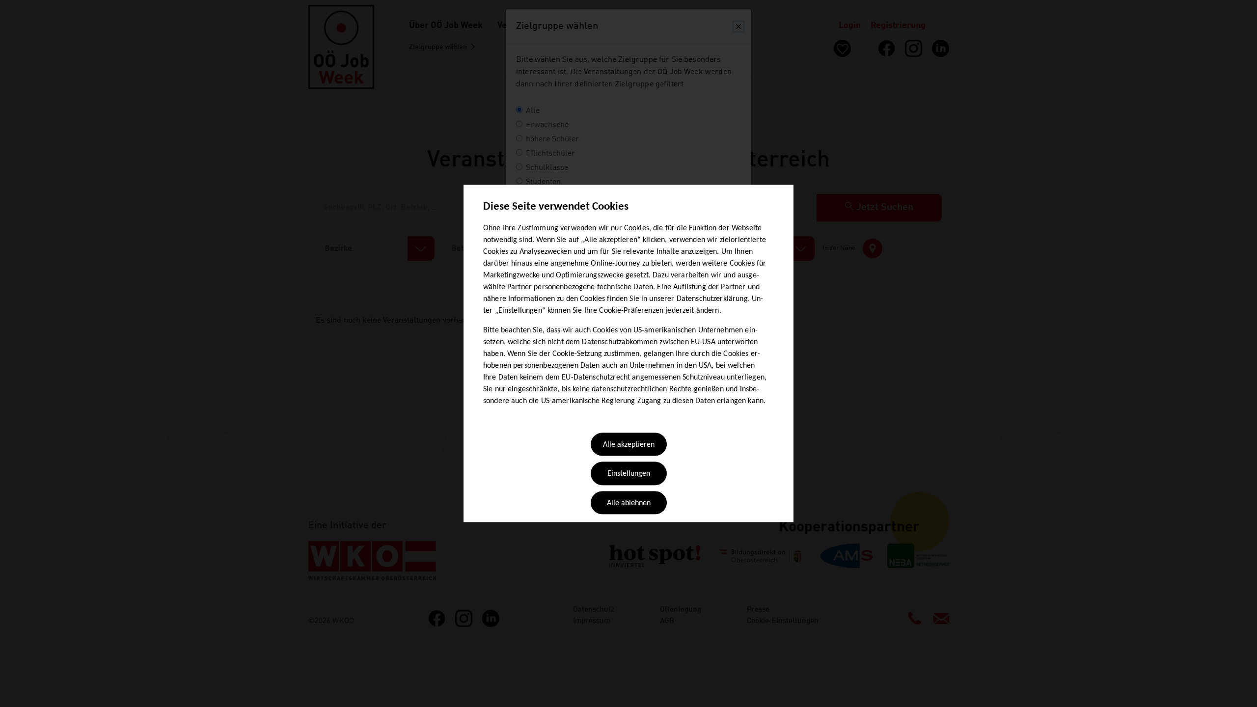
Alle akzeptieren (629, 445)
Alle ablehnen (629, 503)
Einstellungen (628, 474)
